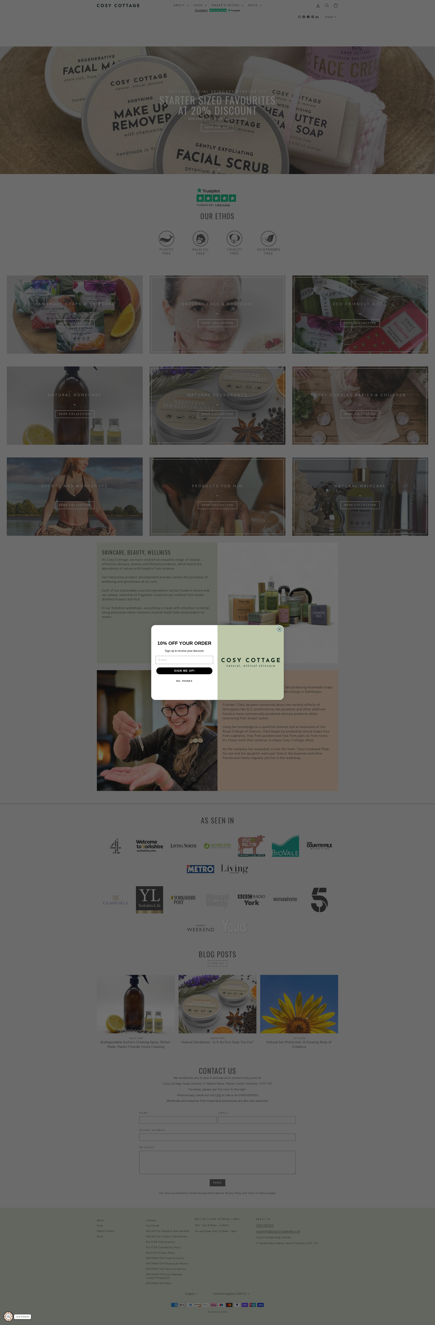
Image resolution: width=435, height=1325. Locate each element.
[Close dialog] (279, 629)
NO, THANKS (184, 681)
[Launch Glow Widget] (8, 1316)
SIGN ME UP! (184, 670)
